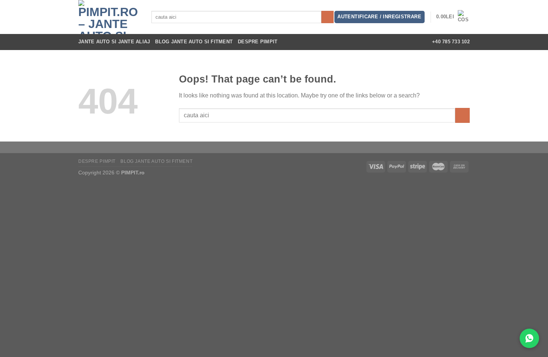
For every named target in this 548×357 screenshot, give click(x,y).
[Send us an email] (406, 41)
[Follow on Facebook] (376, 41)
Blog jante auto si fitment (194, 41)
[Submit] (327, 17)
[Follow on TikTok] (396, 41)
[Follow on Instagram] (386, 41)
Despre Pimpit (257, 41)
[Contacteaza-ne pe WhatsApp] (529, 338)
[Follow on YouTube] (416, 41)
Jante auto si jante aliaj (114, 41)
